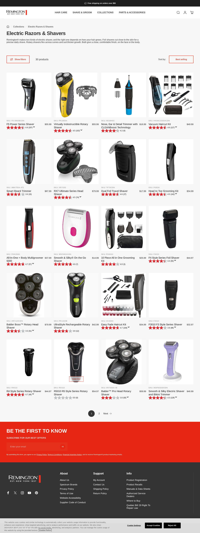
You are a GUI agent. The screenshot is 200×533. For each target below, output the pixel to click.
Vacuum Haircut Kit (160, 124)
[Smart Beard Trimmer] (29, 161)
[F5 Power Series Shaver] (29, 94)
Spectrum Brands (68, 484)
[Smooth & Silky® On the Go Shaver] (76, 228)
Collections (18, 26)
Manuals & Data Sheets (138, 489)
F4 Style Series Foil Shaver (164, 257)
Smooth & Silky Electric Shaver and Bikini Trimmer (166, 393)
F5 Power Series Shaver (20, 124)
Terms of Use (66, 493)
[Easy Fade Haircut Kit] (123, 295)
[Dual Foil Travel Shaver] (123, 161)
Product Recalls (134, 484)
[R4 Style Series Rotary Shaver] (29, 361)
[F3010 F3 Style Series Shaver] (171, 295)
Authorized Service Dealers (136, 495)
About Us (64, 480)
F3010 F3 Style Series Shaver (165, 324)
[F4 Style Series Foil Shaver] (171, 228)
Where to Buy (133, 501)
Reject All (172, 525)
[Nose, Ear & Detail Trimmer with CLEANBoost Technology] (123, 94)
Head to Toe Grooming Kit (163, 191)
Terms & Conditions (54, 455)
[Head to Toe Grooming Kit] (171, 161)
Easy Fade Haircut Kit (113, 324)
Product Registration (137, 480)
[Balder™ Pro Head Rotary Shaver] (123, 361)
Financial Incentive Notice (72, 455)
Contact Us (98, 484)
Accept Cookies (153, 525)
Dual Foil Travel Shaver (114, 191)
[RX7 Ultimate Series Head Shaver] (76, 161)
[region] (100, 525)
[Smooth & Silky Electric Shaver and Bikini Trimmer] (171, 361)
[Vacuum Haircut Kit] (171, 94)
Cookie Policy (45, 530)
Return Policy (100, 493)
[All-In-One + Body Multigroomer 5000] (29, 228)
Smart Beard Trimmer (19, 191)
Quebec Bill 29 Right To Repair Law (138, 506)
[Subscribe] (62, 446)
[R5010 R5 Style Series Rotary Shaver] (76, 361)
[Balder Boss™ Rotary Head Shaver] (29, 295)
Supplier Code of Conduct (73, 502)
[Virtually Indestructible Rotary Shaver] (76, 94)
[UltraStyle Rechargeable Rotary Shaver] (76, 295)
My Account (99, 480)
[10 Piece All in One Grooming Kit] (123, 228)
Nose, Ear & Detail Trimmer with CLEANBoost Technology (119, 126)
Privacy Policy (41, 455)
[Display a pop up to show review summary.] (34, 127)
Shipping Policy (101, 489)
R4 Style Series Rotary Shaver (24, 391)
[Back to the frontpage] (8, 26)
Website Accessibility (70, 498)
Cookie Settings (134, 525)
